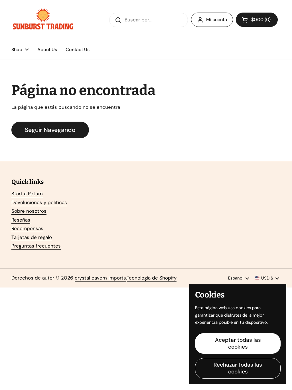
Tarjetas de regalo (31, 237)
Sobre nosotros (28, 211)
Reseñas (20, 220)
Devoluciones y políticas (39, 202)
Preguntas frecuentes (36, 246)
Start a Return (27, 193)
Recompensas (27, 228)
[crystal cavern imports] (43, 20)
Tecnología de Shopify (152, 278)
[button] (257, 20)
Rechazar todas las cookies (238, 368)
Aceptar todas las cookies (238, 343)
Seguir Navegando (50, 130)
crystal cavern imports (100, 278)
